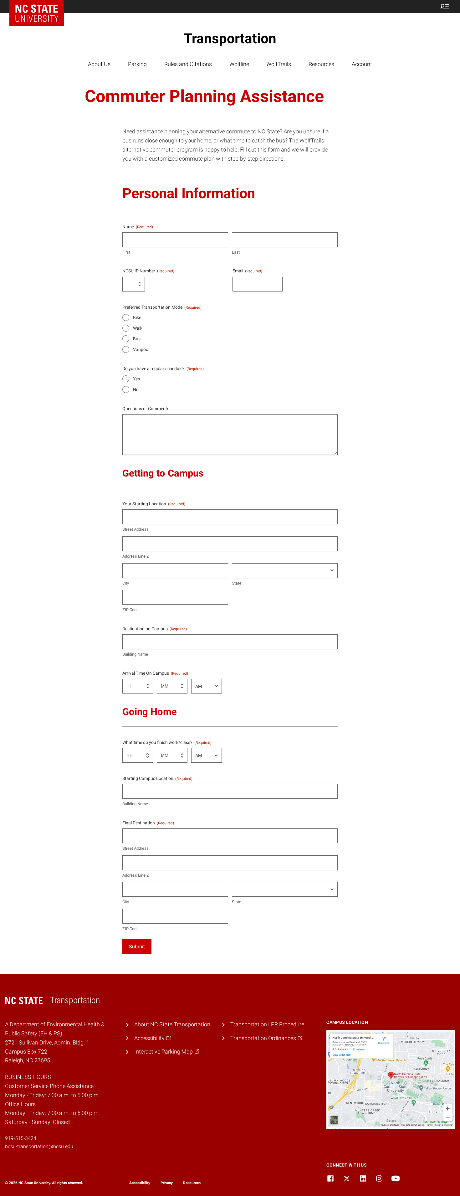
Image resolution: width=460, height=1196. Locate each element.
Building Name (135, 654)
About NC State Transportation (172, 1024)
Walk (137, 328)
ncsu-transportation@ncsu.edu (39, 1146)
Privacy (167, 1183)
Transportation (230, 38)
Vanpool (141, 349)
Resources (192, 1183)
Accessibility (139, 1183)
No (136, 389)
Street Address (135, 529)
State (236, 583)
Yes (136, 378)
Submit (137, 947)
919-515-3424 (20, 1138)
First (126, 252)
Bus (137, 338)
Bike (137, 317)
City (125, 583)
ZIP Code (130, 609)
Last (236, 252)
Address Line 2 (135, 556)
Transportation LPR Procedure (267, 1024)
